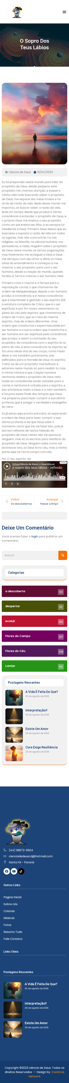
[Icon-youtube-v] (14, 871)
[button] (64, 12)
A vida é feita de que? (41, 692)
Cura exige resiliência (41, 747)
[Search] (62, 555)
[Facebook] (7, 871)
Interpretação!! (36, 710)
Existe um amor (36, 729)
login (34, 536)
